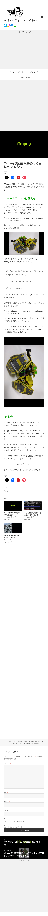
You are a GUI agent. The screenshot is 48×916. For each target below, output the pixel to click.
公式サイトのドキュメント (14, 259)
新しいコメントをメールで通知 (14, 822)
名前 (6, 792)
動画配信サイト (18, 743)
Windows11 (30, 743)
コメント (7, 764)
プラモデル (34, 72)
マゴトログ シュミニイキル (20, 20)
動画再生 (37, 743)
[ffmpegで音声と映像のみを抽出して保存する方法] (33, 506)
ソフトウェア (8, 743)
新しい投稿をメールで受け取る (14, 827)
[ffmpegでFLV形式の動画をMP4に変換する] (13, 506)
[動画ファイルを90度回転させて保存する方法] (13, 528)
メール (7, 801)
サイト (6, 810)
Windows (34, 741)
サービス (40, 741)
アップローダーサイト (18, 72)
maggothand (23, 741)
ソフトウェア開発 (24, 77)
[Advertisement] (24, 51)
